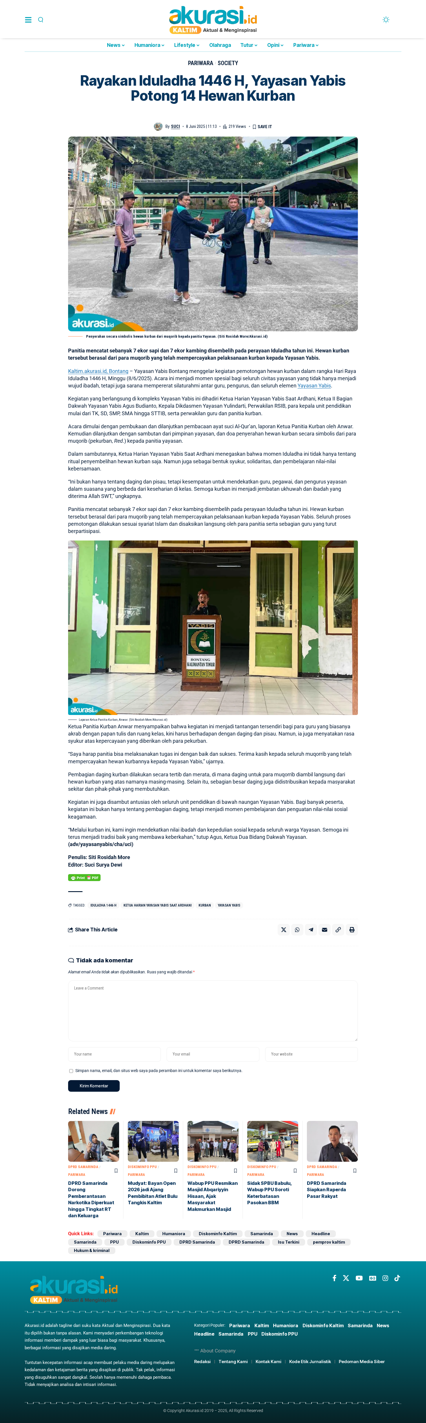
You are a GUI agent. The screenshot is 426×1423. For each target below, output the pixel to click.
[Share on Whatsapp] (297, 929)
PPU (114, 1242)
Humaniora (173, 1233)
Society (228, 63)
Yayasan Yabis (314, 386)
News (292, 1233)
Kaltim (142, 1233)
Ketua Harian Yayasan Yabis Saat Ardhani (157, 905)
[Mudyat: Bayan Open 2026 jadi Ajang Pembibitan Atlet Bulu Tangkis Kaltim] (153, 1141)
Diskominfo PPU (142, 1167)
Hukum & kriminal (92, 1250)
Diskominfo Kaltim (218, 1233)
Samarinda (261, 1233)
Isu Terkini (288, 1242)
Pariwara (200, 63)
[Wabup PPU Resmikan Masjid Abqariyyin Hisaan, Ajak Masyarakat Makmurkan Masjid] (213, 1141)
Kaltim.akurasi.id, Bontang (98, 371)
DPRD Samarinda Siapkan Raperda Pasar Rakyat (326, 1189)
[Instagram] (385, 1278)
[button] (40, 20)
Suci (175, 126)
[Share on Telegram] (311, 929)
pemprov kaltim (329, 1242)
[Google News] (373, 1278)
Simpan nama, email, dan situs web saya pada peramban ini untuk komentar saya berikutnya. (159, 1070)
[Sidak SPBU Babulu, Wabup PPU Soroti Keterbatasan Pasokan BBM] (272, 1141)
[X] (346, 1278)
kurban (205, 905)
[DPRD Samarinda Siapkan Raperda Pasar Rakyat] (332, 1141)
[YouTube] (359, 1278)
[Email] (324, 929)
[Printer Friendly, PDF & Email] (84, 877)
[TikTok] (397, 1278)
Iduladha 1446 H (103, 905)
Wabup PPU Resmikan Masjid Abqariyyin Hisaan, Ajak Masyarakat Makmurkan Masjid (212, 1196)
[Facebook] (334, 1278)
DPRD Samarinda (83, 1167)
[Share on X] (284, 929)
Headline (321, 1233)
